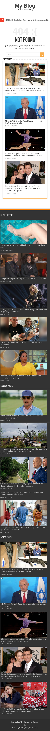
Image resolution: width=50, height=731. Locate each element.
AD (21, 722)
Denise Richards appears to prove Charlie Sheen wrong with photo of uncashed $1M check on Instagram (22, 188)
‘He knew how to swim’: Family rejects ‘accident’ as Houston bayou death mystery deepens (21, 485)
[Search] (42, 54)
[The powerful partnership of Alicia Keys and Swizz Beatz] (23, 265)
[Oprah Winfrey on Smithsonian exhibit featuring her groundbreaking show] (23, 362)
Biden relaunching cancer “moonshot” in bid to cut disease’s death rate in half (21, 493)
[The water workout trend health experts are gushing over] (23, 232)
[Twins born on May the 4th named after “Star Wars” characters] (23, 329)
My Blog (25, 6)
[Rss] (25, 725)
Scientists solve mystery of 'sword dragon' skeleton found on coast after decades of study (24, 89)
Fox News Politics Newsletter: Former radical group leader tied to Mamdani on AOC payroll (22, 710)
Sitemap (36, 722)
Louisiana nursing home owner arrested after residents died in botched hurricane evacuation (23, 450)
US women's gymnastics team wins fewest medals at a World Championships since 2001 (24, 154)
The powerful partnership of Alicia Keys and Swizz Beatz (23, 278)
